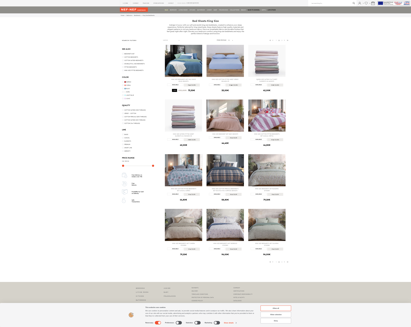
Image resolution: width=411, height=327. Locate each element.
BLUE (128, 88)
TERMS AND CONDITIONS (200, 294)
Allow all (276, 308)
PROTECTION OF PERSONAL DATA (203, 297)
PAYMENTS (195, 287)
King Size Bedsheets (149, 15)
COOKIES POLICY (197, 300)
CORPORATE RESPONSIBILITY (242, 294)
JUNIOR (209, 10)
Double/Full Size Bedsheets (134, 63)
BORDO (128, 82)
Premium (127, 144)
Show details (229, 323)
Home (122, 15)
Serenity (127, 151)
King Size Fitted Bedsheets (133, 70)
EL (123, 3)
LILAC (128, 98)
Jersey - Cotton (130, 113)
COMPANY (135, 3)
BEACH (243, 10)
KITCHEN (192, 10)
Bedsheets (137, 15)
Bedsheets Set (129, 53)
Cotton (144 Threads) (132, 123)
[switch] (179, 322)
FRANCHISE (146, 3)
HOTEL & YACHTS (238, 297)
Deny (276, 321)
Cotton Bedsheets (131, 57)
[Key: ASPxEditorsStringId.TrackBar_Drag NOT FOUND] (123, 166)
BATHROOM (201, 10)
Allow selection (276, 314)
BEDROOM (173, 10)
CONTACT (171, 3)
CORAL (128, 85)
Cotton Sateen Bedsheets (133, 60)
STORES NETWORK (158, 3)
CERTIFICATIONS (238, 291)
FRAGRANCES (223, 10)
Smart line (128, 147)
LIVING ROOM (183, 10)
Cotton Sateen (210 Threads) (134, 120)
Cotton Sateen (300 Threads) (135, 110)
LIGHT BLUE (130, 95)
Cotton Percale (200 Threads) (135, 116)
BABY (215, 10)
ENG (127, 3)
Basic (126, 134)
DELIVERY (195, 291)
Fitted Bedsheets (130, 67)
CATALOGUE (237, 300)
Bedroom (129, 15)
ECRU (128, 92)
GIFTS (264, 10)
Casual (127, 137)
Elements (127, 141)
